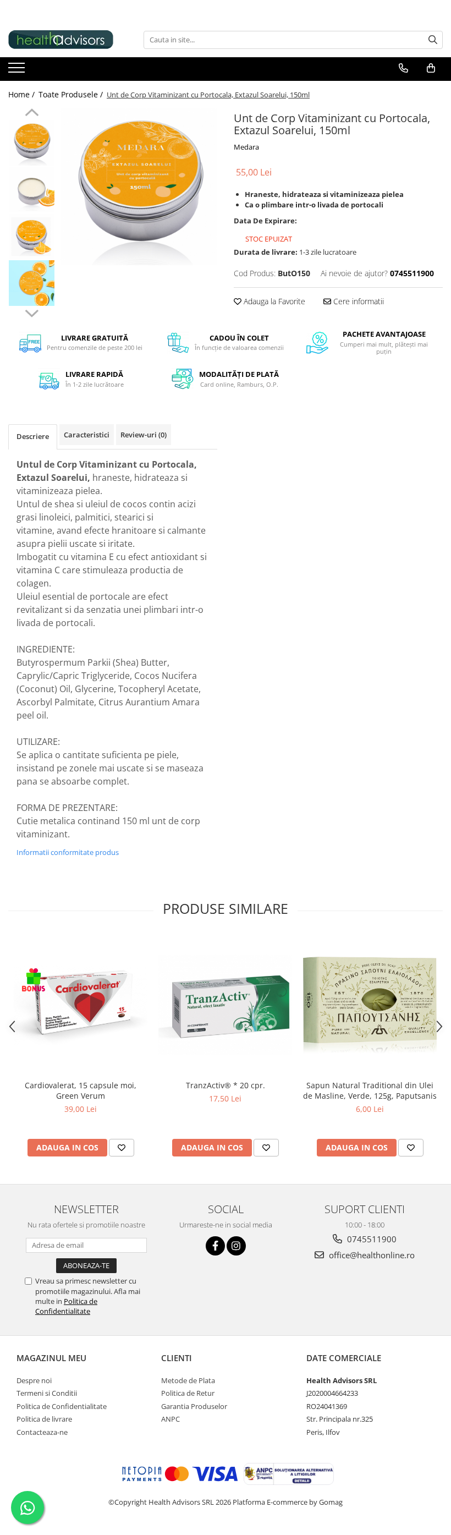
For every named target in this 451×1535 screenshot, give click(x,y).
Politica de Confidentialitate (66, 1306)
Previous (31, 113)
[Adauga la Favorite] (121, 1147)
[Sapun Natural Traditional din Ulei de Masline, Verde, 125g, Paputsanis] (370, 1005)
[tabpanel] (139, 186)
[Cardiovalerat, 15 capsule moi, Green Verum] (80, 1005)
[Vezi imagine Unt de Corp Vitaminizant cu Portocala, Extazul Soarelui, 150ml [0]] (31, 143)
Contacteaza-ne (42, 1432)
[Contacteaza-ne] (403, 68)
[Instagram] (236, 1246)
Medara (246, 147)
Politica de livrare (44, 1419)
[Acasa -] (63, 39)
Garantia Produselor (194, 1406)
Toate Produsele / (71, 94)
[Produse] (18, 71)
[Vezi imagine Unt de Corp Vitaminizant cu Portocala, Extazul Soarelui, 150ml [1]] (31, 189)
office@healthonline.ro (371, 1254)
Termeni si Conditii (46, 1393)
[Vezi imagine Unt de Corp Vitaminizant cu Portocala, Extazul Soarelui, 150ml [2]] (31, 236)
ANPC (170, 1419)
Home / (22, 94)
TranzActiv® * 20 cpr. (225, 1085)
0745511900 (371, 1239)
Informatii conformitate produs (67, 852)
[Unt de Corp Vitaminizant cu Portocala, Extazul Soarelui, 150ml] (139, 186)
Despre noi (34, 1380)
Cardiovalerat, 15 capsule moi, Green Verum (80, 1090)
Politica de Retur (188, 1393)
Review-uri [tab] (143, 435)
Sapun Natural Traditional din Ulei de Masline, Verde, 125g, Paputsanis (370, 1090)
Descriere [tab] (32, 436)
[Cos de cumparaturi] (431, 68)
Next (31, 311)
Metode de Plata (188, 1380)
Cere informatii (357, 301)
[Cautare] (433, 40)
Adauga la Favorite (273, 301)
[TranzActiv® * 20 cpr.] (225, 1005)
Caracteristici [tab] (86, 435)
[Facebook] (215, 1246)
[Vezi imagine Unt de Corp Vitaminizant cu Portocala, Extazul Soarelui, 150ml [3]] (31, 283)
